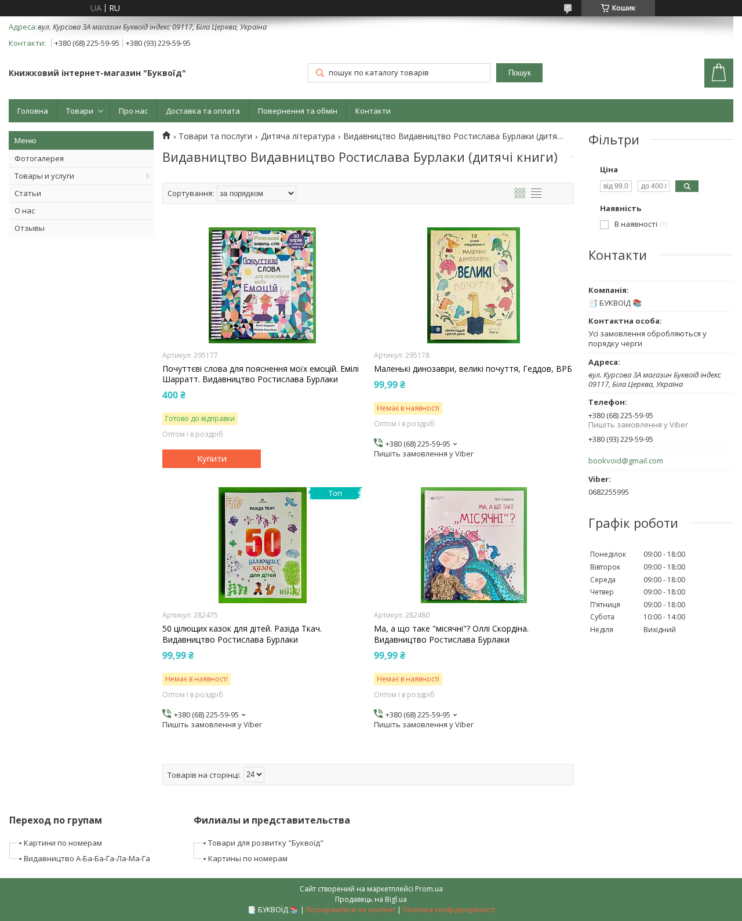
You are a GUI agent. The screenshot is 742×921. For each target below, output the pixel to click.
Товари (79, 111)
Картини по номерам (63, 842)
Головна (32, 111)
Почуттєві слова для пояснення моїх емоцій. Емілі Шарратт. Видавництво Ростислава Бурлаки (260, 374)
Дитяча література (298, 136)
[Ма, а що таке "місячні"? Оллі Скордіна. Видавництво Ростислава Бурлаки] (474, 545)
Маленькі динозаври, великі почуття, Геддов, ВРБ (473, 369)
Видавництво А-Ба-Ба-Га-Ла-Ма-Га (87, 858)
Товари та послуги (215, 136)
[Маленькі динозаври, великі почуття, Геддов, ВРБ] (474, 285)
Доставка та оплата (203, 111)
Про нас (133, 111)
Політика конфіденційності (449, 910)
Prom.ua (429, 889)
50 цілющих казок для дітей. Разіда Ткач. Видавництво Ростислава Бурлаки (242, 633)
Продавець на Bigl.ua (371, 899)
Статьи (27, 193)
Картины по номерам (248, 858)
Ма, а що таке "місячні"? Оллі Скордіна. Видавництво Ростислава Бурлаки (451, 633)
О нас (24, 210)
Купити (212, 458)
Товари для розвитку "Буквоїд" (265, 842)
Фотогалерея (39, 158)
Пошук (519, 72)
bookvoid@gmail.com (625, 461)
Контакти (373, 111)
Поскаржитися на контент (350, 910)
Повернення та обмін (297, 111)
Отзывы (29, 228)
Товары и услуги (44, 176)
